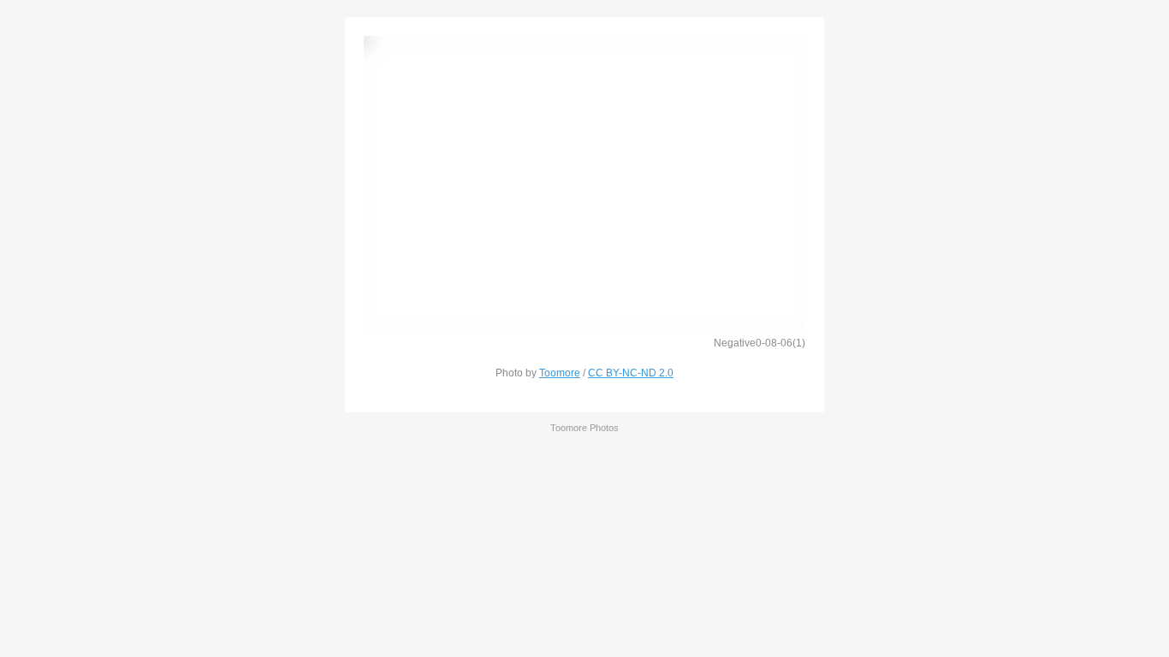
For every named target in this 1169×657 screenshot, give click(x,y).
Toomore (559, 372)
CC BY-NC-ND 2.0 (631, 372)
